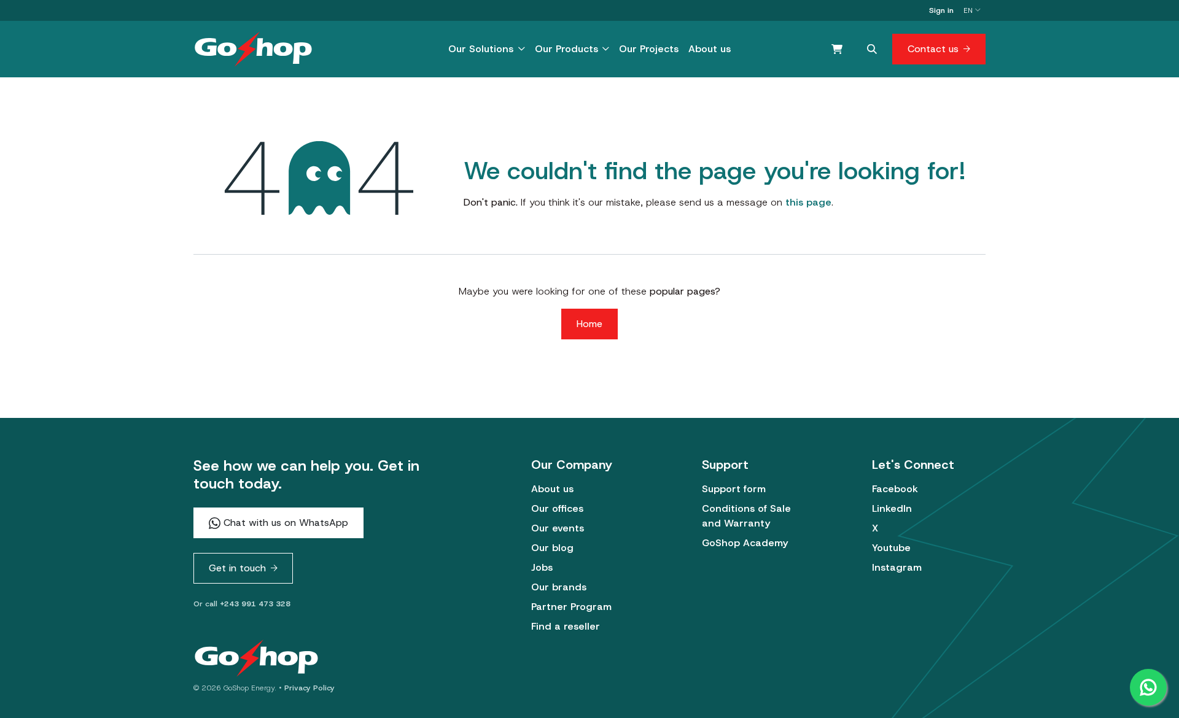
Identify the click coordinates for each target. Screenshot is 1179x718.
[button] (872, 49)
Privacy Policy (309, 688)
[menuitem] (486, 49)
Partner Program (571, 606)
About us (552, 488)
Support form (734, 488)
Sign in (941, 10)
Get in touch (237, 568)
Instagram (897, 567)
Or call (241, 604)
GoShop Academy (745, 542)
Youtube (891, 547)
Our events (557, 528)
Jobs (542, 567)
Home (589, 323)
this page (808, 202)
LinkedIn (892, 508)
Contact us (933, 48)
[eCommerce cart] (837, 49)
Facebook (895, 488)
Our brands (558, 587)
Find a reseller (565, 626)
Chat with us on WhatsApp (284, 522)
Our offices (557, 508)
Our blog (552, 547)
